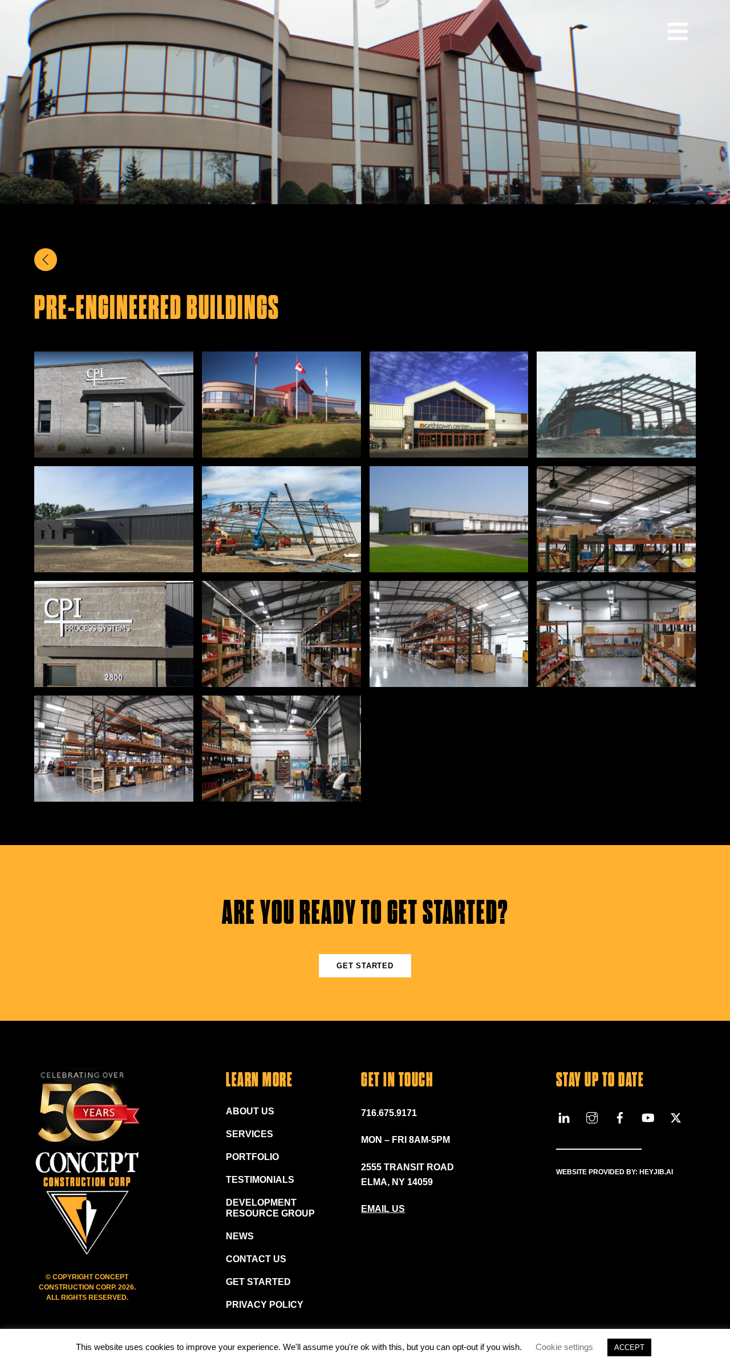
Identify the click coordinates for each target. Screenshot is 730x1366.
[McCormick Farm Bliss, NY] (281, 564)
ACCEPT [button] (629, 1347)
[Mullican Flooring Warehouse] (616, 450)
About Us (250, 1111)
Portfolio (252, 1157)
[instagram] (592, 1116)
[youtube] (647, 1116)
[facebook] (620, 1116)
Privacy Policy (264, 1305)
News (240, 1236)
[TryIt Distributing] (281, 450)
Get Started (364, 965)
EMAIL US (383, 1209)
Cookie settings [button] (564, 1347)
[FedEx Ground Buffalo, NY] (449, 564)
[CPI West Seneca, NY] (113, 450)
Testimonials (260, 1180)
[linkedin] (564, 1116)
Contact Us (256, 1259)
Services (249, 1134)
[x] (675, 1116)
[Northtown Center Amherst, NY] (449, 450)
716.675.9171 (389, 1113)
